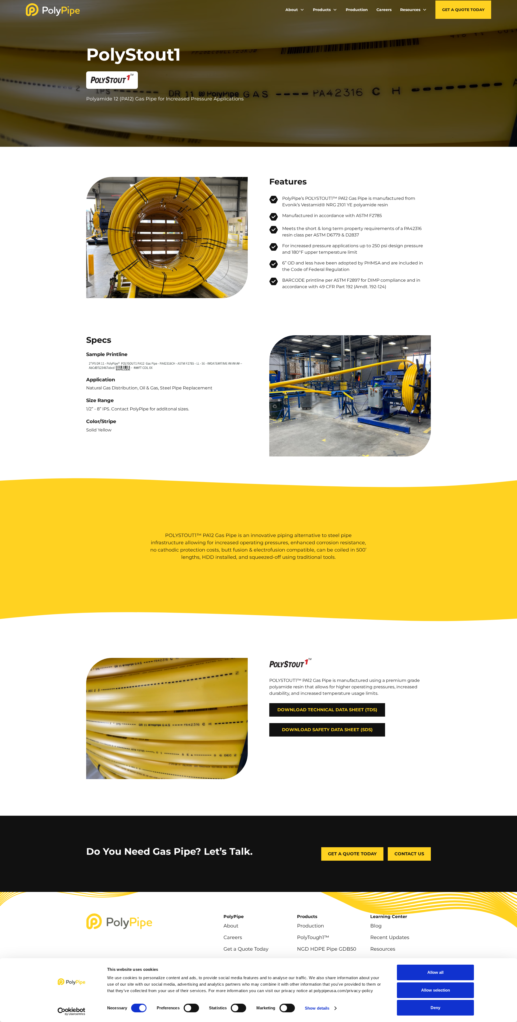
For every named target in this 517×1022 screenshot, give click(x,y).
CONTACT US (409, 853)
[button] (295, 10)
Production (357, 9)
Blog (376, 926)
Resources (382, 949)
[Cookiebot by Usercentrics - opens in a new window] (71, 1011)
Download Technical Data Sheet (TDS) (327, 709)
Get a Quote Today (463, 9)
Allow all (435, 972)
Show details (317, 1008)
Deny (435, 1007)
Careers (384, 9)
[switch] (191, 1008)
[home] (53, 9)
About (230, 926)
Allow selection (435, 990)
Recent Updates (389, 937)
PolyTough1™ (313, 937)
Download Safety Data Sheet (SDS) (327, 729)
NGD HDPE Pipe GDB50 (326, 949)
